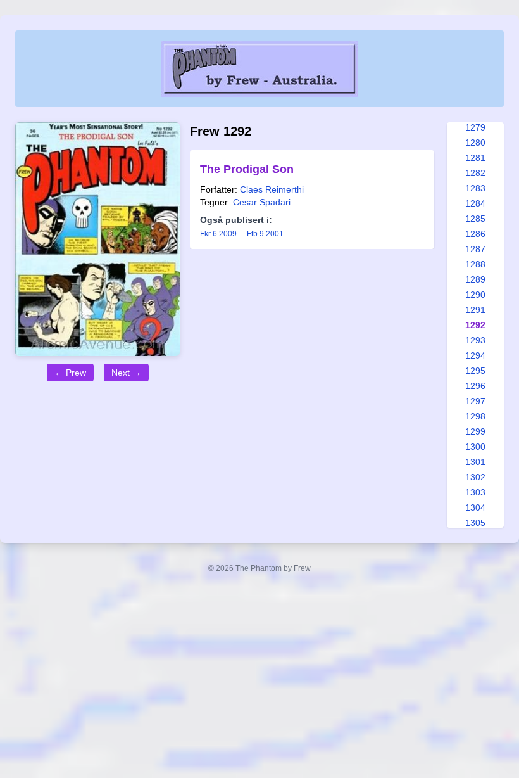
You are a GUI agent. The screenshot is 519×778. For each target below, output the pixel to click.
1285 (475, 219)
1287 (475, 249)
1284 (475, 203)
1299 (475, 431)
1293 (475, 340)
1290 (475, 295)
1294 (475, 355)
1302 (475, 477)
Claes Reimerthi (272, 189)
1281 (475, 158)
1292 (475, 325)
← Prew (70, 372)
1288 (475, 264)
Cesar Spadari (262, 202)
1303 (475, 492)
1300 (475, 447)
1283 (475, 188)
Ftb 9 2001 (265, 233)
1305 (475, 523)
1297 (475, 401)
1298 (475, 416)
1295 (475, 371)
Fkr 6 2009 (218, 233)
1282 (475, 173)
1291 (475, 310)
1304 (475, 507)
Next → (126, 372)
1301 (475, 462)
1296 (475, 386)
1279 (475, 127)
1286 (475, 234)
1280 (475, 142)
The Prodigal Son (247, 169)
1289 (475, 279)
